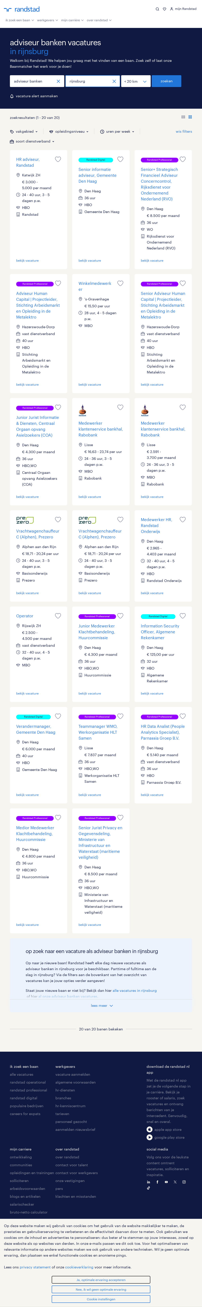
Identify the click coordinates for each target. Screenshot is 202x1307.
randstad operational (28, 1082)
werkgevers (45, 20)
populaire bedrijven (26, 1106)
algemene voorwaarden (75, 1082)
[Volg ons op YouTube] (167, 1182)
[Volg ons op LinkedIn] (149, 1182)
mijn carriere (20, 1149)
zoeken (167, 81)
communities (21, 1165)
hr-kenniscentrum (70, 1106)
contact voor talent (71, 1165)
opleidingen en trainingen (32, 1173)
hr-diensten (65, 1090)
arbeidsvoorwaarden (27, 1188)
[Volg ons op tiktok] (149, 1187)
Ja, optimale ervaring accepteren (101, 1280)
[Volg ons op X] (176, 1182)
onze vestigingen (70, 1180)
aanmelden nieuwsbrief (75, 1129)
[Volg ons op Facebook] (158, 1182)
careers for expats (25, 1114)
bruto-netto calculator (29, 1212)
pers (59, 1188)
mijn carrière (70, 20)
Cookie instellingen (101, 1299)
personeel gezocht (71, 1121)
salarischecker (22, 1204)
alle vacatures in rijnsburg (135, 990)
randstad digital (23, 1098)
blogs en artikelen (25, 1196)
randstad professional (28, 1090)
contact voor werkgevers (76, 1173)
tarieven (62, 1114)
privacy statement (35, 1267)
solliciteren (19, 1180)
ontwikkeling (21, 1157)
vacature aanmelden (72, 1074)
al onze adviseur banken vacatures (67, 996)
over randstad (97, 20)
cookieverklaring (79, 1267)
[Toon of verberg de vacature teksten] (186, 117)
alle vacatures (21, 1074)
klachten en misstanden (75, 1196)
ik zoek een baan (18, 20)
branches (63, 1098)
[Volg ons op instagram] (185, 1182)
